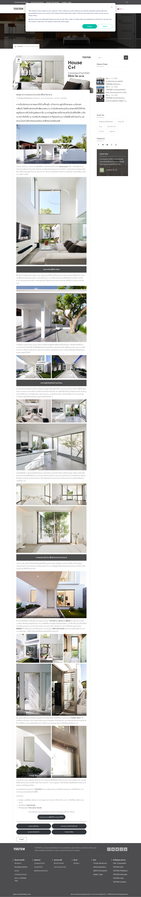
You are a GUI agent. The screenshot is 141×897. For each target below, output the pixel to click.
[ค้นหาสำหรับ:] (112, 57)
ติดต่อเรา (76, 863)
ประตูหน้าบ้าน (38, 867)
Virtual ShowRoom (21, 2)
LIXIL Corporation (119, 863)
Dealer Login (66, 2)
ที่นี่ (37, 792)
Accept (89, 26)
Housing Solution (20, 867)
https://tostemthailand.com (22, 894)
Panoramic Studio (35, 808)
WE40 (60, 621)
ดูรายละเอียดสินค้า (33, 832)
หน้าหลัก (19, 46)
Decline (105, 26)
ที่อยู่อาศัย (36, 98)
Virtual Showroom (100, 863)
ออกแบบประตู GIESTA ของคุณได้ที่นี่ (51, 817)
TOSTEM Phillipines (120, 871)
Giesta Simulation (53, 2)
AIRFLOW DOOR (58, 629)
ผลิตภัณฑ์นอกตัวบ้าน (41, 871)
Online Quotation (37, 2)
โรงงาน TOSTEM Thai (20, 879)
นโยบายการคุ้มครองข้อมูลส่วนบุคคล (81, 894)
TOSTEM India (118, 878)
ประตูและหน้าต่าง (39, 863)
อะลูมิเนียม (63, 98)
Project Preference (26, 98)
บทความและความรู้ (60, 867)
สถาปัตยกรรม (49, 98)
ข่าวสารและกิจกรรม (20, 874)
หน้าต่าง (57, 98)
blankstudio (64, 166)
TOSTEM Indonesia (120, 874)
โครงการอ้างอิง (59, 863)
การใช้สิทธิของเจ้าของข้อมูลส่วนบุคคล (117, 894)
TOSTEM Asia (118, 867)
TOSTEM (52, 621)
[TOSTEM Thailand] (18, 9)
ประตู (42, 98)
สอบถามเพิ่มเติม (33, 826)
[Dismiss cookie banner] (112, 7)
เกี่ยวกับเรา (17, 863)
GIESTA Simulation (100, 871)
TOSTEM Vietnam (119, 882)
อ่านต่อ (21, 839)
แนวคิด (16, 871)
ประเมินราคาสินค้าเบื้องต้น (69, 826)
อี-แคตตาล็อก (69, 832)
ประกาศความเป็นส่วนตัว (99, 894)
